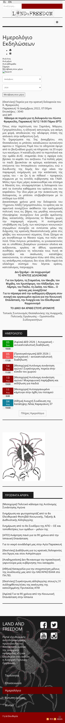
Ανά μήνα (6, 61)
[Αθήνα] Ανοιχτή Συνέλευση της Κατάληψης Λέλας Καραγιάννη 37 (33, 402)
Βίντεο (9, 705)
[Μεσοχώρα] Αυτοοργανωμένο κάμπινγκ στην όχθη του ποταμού (33, 390)
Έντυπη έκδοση (15, 698)
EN (10, 2)
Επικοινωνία (13, 683)
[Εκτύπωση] (10, 50)
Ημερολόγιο (13, 690)
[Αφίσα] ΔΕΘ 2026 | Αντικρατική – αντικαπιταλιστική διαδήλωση (34, 343)
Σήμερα (5, 66)
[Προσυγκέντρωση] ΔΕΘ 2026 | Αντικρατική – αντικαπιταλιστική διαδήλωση (33, 356)
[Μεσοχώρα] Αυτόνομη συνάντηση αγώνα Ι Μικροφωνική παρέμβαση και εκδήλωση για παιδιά (36, 380)
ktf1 (10, 114)
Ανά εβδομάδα (9, 63)
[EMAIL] (10, 54)
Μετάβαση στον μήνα (12, 69)
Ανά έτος (6, 58)
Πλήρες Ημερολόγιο (32, 413)
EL (5, 2)
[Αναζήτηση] (7, 72)
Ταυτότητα (12, 675)
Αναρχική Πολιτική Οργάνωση (14, 661)
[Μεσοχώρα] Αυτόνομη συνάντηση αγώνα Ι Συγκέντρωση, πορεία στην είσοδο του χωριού (34, 368)
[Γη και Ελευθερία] (32, 13)
